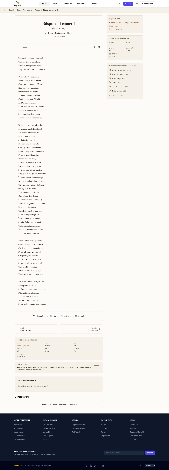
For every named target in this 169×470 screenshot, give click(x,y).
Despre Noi (134, 425)
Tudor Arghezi (48, 436)
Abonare (150, 453)
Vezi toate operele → (117, 95)
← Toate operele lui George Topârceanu (124, 23)
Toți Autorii (76, 432)
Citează (81, 316)
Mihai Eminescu (48, 425)
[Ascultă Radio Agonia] (136, 4)
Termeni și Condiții (137, 432)
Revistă (67, 4)
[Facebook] (86, 465)
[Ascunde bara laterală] (99, 47)
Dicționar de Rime (78, 425)
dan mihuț (112, 56)
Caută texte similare (116, 29)
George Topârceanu (24, 10)
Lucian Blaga (47, 432)
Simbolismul (18, 428)
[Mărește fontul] (31, 47)
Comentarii (95, 4)
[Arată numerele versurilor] (94, 47)
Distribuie (53, 316)
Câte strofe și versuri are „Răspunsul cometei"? (32, 386)
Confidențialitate (136, 436)
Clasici (43, 4)
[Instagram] (91, 465)
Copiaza (97, 365)
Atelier (54, 4)
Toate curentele (19, 439)
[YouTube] (99, 465)
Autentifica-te (46, 404)
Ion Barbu (46, 439)
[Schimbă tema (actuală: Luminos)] (90, 47)
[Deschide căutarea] (120, 4)
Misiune (133, 428)
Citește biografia (115, 26)
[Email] (103, 465)
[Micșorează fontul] (19, 47)
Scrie (130, 4)
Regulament (105, 436)
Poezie (37, 10)
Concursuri (80, 4)
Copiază (40, 316)
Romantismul (18, 425)
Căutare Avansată (78, 428)
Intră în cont (148, 4)
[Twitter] (95, 465)
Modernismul (18, 432)
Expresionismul (19, 436)
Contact (133, 439)
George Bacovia (49, 428)
